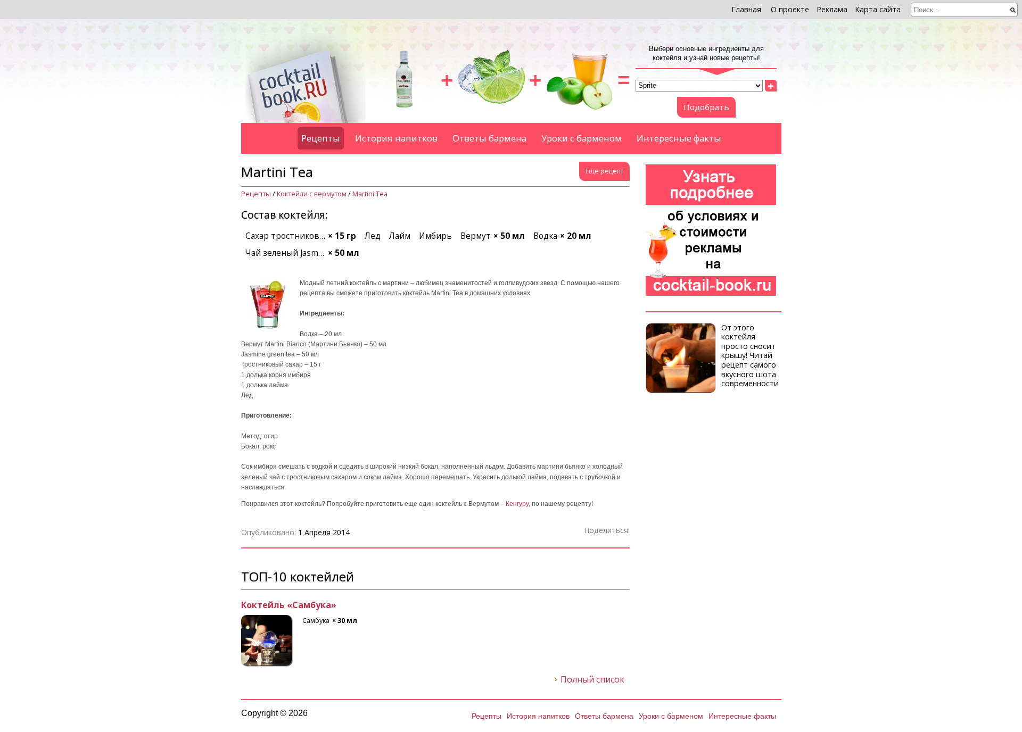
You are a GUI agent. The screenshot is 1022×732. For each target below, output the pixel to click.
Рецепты (320, 138)
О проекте (790, 9)
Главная (746, 9)
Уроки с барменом (581, 138)
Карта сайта (878, 9)
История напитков (396, 138)
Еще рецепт (604, 171)
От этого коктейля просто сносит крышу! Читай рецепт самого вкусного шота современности (750, 355)
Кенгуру (517, 504)
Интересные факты (679, 138)
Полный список (592, 680)
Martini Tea (370, 193)
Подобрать (706, 107)
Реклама (832, 9)
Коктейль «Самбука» (288, 605)
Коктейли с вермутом (312, 193)
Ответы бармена (489, 138)
